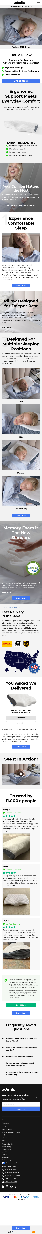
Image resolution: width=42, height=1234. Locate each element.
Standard (21, 718)
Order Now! (21, 80)
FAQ (3, 1135)
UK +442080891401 (11, 1173)
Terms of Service (7, 1144)
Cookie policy (6, 1160)
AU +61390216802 (10, 1179)
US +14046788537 (11, 1170)
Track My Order (7, 1130)
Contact (4, 1137)
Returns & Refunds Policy (11, 1132)
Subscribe (21, 1109)
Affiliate (4, 1155)
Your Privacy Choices (13, 1163)
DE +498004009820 (12, 1176)
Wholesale (5, 1123)
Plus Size (21, 723)
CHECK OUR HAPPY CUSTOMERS (21, 205)
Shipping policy (7, 1149)
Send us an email (10, 1182)
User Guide (5, 1157)
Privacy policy (6, 1147)
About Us (5, 1152)
